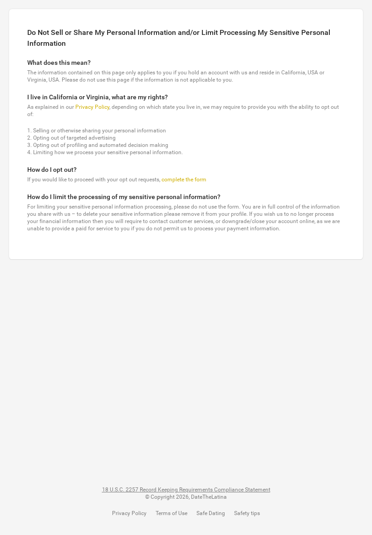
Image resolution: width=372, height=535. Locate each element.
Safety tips (247, 513)
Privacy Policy (92, 107)
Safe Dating (210, 513)
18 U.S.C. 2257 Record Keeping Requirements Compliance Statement (186, 489)
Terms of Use (171, 513)
